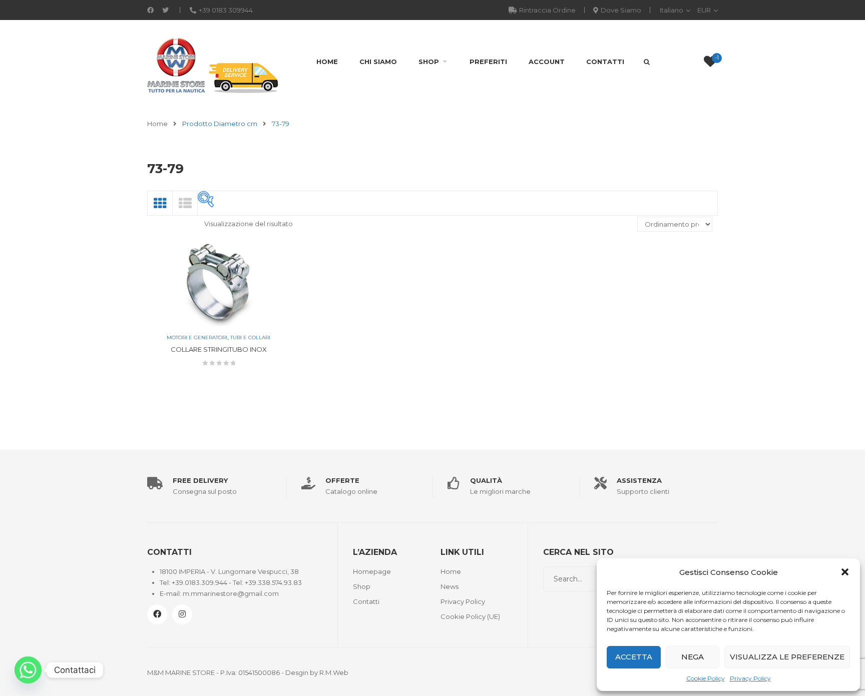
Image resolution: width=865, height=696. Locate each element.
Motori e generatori (197, 337)
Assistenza (639, 480)
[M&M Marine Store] (213, 65)
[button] (845, 572)
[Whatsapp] (28, 669)
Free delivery (200, 480)
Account (547, 62)
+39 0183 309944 (226, 10)
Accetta (633, 656)
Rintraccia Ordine (547, 10)
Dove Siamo (621, 10)
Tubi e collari (250, 337)
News (450, 586)
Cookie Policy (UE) (470, 616)
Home (327, 62)
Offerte (342, 480)
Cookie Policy (705, 678)
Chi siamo (378, 62)
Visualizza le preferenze (787, 656)
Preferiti (488, 62)
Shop (428, 62)
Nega (692, 656)
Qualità (486, 480)
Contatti (605, 62)
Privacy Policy (750, 678)
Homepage (372, 571)
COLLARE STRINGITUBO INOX (219, 349)
